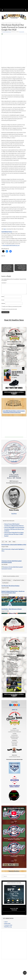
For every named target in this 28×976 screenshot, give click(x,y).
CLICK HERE (14, 461)
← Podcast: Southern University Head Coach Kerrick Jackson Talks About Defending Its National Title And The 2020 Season (6, 268)
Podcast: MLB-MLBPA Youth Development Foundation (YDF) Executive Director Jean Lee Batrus (14, 529)
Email (2, 300)
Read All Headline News (14, 320)
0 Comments (21, 31)
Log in (6, 921)
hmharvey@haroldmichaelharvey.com (11, 245)
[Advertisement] (14, 428)
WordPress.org (8, 926)
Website (3, 303)
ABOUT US (14, 709)
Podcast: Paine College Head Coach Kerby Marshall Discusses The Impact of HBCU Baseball (14, 534)
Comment (3, 282)
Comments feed (8, 925)
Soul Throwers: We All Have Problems (10, 585)
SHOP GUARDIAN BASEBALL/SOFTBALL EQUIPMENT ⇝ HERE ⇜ (14, 393)
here (5, 229)
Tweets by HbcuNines (14, 871)
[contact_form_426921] (25, 973)
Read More (14, 513)
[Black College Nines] (14, 16)
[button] (15, 822)
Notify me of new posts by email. (10, 309)
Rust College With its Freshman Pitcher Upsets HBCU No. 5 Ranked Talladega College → (21, 267)
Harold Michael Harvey (7, 31)
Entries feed (7, 923)
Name (2, 296)
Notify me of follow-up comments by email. (12, 306)
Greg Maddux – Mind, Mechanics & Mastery (12, 609)
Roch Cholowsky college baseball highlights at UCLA (14, 544)
